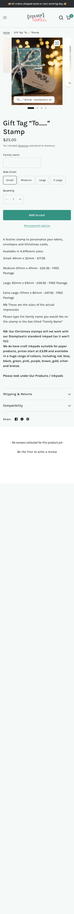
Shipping (23, 145)
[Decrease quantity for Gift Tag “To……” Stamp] (6, 199)
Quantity (8, 190)
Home (6, 32)
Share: (7, 419)
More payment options (37, 225)
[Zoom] (57, 43)
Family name (11, 154)
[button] (37, 451)
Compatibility (13, 405)
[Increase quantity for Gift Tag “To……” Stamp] (20, 199)
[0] (68, 18)
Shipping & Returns (17, 394)
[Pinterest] (27, 419)
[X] (22, 419)
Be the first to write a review (37, 452)
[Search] (61, 18)
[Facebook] (16, 419)
